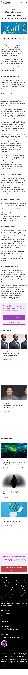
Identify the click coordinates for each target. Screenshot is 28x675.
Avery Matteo (7, 359)
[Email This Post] (16, 38)
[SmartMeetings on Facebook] (4, 38)
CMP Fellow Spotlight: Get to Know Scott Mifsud (12, 406)
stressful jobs (16, 46)
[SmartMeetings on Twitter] (8, 38)
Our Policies (5, 626)
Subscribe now (14, 317)
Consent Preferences (6, 665)
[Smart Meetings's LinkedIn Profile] (2, 637)
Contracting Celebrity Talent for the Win (13, 493)
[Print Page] (23, 38)
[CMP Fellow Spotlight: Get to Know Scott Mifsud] (14, 392)
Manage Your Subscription (9, 629)
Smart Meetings (6, 2)
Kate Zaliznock (7, 526)
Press (3, 624)
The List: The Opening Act (11, 522)
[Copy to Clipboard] (19, 38)
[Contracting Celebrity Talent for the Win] (14, 480)
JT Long (5, 498)
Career (14, 9)
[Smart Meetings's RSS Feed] (17, 637)
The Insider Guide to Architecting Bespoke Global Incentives (14, 463)
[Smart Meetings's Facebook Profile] (5, 637)
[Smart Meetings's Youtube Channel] (11, 637)
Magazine (4, 618)
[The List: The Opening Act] (14, 509)
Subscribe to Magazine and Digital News (14, 569)
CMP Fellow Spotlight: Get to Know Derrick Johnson (12, 354)
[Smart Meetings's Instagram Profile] (8, 637)
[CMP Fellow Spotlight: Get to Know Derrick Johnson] (14, 341)
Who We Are (5, 613)
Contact (3, 616)
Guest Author (7, 468)
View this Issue (14, 322)
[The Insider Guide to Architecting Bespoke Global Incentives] (14, 450)
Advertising (4, 621)
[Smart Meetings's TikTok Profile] (15, 637)
